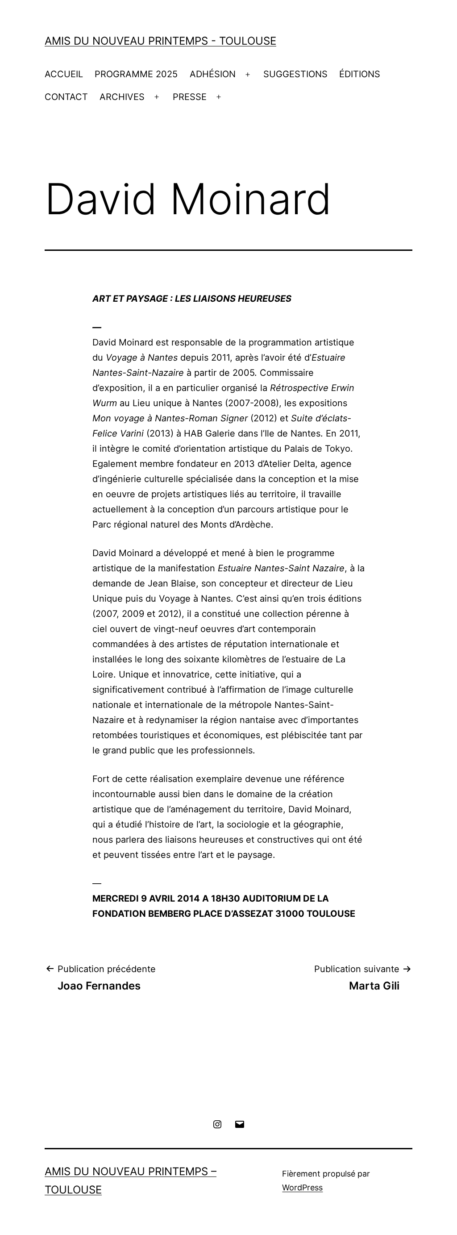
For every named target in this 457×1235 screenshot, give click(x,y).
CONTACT (66, 96)
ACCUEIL (64, 74)
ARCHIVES (122, 96)
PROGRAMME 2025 (136, 74)
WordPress (302, 1187)
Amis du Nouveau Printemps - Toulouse (160, 40)
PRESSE (190, 96)
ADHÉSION (213, 74)
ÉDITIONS (359, 74)
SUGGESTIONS (295, 74)
